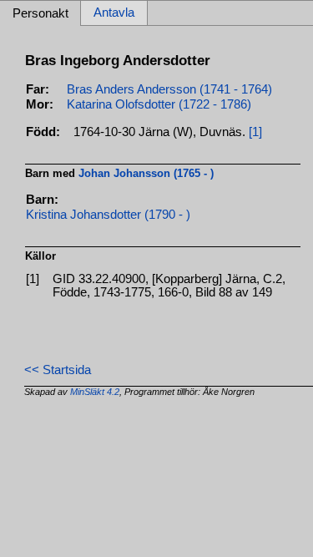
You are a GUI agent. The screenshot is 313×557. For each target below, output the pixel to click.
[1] (255, 132)
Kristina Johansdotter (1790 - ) (108, 214)
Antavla (113, 13)
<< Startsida (57, 370)
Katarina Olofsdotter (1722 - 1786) (159, 104)
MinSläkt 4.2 (94, 392)
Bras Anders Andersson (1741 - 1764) (169, 89)
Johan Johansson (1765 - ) (146, 173)
